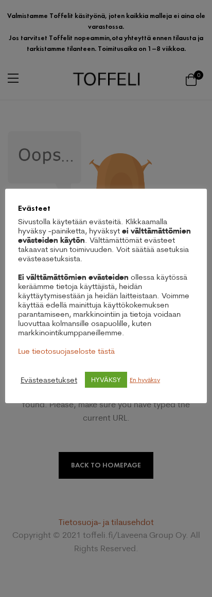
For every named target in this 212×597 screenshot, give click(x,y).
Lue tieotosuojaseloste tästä (66, 351)
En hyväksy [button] (145, 380)
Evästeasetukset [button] (49, 380)
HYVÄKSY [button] (106, 379)
